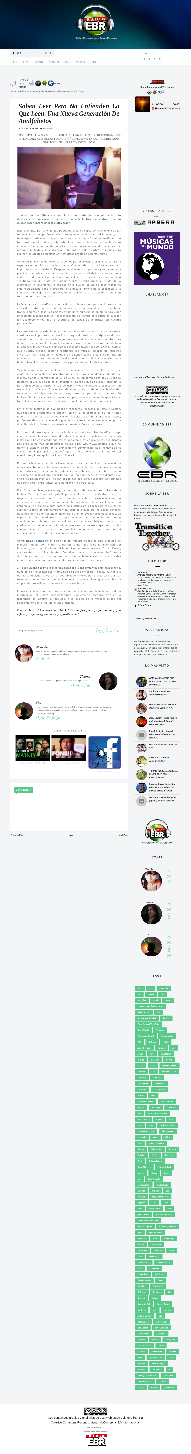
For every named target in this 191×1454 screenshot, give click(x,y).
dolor (140, 1268)
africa (167, 1137)
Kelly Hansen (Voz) (164, 1215)
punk (171, 1357)
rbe (139, 1113)
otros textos (62, 541)
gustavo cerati (163, 1304)
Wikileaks (157, 1078)
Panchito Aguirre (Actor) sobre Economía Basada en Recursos (162, 734)
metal (155, 1000)
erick (140, 1161)
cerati (171, 1250)
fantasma (157, 1292)
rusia (154, 1203)
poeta (140, 1357)
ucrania (141, 1387)
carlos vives (156, 1244)
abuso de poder (144, 1048)
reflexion (152, 1042)
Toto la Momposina (167, 1226)
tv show (162, 1381)
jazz (150, 988)
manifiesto (161, 1334)
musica (168, 1000)
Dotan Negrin (143, 1030)
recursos (141, 1363)
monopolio (170, 1340)
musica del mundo (145, 1101)
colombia (164, 988)
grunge (155, 1298)
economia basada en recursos (150, 1006)
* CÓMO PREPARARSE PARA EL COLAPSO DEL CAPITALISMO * (163, 774)
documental (160, 1084)
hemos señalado (37, 541)
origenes (141, 1197)
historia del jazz (144, 1316)
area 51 (141, 1244)
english (155, 1155)
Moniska (42, 647)
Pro (38, 703)
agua (140, 1232)
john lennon (143, 1328)
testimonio (168, 1375)
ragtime (141, 1203)
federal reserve (144, 1167)
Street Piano (166, 1054)
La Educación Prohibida (148, 1221)
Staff (68, 62)
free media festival (146, 1036)
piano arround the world (148, 1024)
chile (140, 1256)
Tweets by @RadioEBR (145, 618)
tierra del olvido (145, 1381)
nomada (141, 1191)
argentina (142, 1000)
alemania (142, 1238)
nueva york (157, 1352)
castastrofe (142, 1250)
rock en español (169, 1066)
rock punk (157, 1369)
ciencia (141, 1060)
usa (162, 994)
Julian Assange (168, 1131)
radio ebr (171, 1107)
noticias (155, 1191)
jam (173, 1048)
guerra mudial (144, 1304)
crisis (140, 1143)
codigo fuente (144, 1262)
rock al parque (158, 1363)
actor (155, 1137)
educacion (142, 1089)
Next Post (123, 835)
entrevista (169, 1155)
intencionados (143, 1322)
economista (154, 1268)
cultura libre (156, 1149)
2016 (151, 1125)
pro (158, 1012)
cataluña (158, 1250)
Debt (169, 1209)
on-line (172, 1352)
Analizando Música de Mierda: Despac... (68, 764)
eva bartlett (158, 1286)
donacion (155, 1060)
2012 (171, 1119)
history (141, 1095)
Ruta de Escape (144, 588)
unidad (154, 1387)
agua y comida (155, 1232)
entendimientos (144, 1280)
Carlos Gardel (154, 1209)
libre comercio (161, 1328)
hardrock (141, 1310)
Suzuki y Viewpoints (147, 591)
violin (165, 1042)
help (155, 1310)
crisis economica (156, 1143)
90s (153, 1072)
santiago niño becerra (147, 1375)
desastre (172, 1149)
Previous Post (16, 835)
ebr (139, 994)
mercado (141, 1340)
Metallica (142, 1078)
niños (153, 1066)
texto (166, 1203)
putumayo (156, 1107)
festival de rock (164, 1167)
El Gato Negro (144, 605)
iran (139, 1179)
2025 (140, 1209)
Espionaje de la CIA (146, 1131)
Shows (26, 62)
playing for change (160, 1197)
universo (141, 1072)
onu (167, 1191)
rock (140, 988)
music (140, 1054)
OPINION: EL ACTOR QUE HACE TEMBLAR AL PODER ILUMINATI (163, 681)
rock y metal (143, 1119)
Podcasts (54, 62)
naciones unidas (144, 1346)
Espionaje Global (169, 1072)
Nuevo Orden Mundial (147, 1018)
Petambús (142, 572)
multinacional (144, 1185)
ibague (154, 1173)
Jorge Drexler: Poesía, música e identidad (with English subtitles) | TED (163, 721)
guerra (169, 1060)
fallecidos (142, 1292)
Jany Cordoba (143, 1215)
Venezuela (142, 1137)
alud (155, 1238)
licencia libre (143, 1334)
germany (141, 1298)
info (160, 1316)
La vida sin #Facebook (104, 771)
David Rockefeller (167, 1125)
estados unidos (155, 1161)
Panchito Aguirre (145, 1226)
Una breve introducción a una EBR (150, 505)
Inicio (15, 62)
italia (153, 1095)
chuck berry (154, 1256)
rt (169, 1369)
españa (151, 994)
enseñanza (159, 1274)
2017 (139, 1042)
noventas (141, 1352)
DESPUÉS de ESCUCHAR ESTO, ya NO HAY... (32, 764)
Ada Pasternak (144, 1012)
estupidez (142, 1286)
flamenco (160, 1030)
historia (161, 1048)
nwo (152, 1054)
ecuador (141, 1155)
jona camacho (154, 1179)
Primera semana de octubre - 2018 (154, 575)
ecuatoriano (143, 1274)
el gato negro (159, 1089)
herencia (167, 1310)
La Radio (39, 62)
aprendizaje (169, 1238)
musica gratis (162, 1185)
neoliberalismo (167, 1101)
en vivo (166, 1018)
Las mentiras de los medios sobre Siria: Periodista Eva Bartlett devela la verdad (162, 787)
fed (169, 1292)
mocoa (140, 1066)
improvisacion (167, 1036)
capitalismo (143, 1084)
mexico (155, 1340)
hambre (141, 1173)
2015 (140, 1125)
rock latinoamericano (157, 1113)
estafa (160, 1280)
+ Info (93, 62)
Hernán (85, 676)
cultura (141, 1149)
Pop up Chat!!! (141, 377)
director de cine (163, 1262)
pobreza (141, 1107)
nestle (161, 1346)
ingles (166, 1173)
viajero (159, 1119)
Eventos (80, 62)
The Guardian (102, 432)
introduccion (161, 1322)
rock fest (141, 1369)
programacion (156, 1357)
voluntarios (169, 1387)
